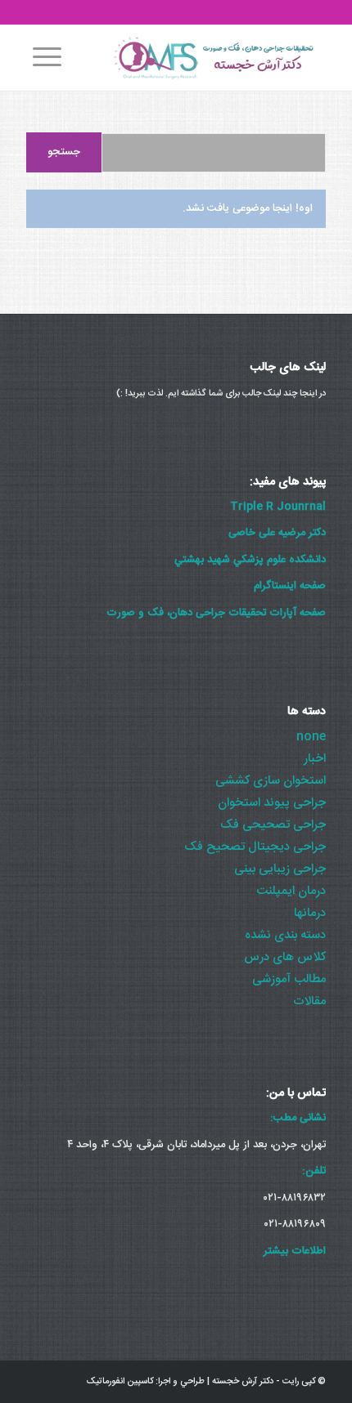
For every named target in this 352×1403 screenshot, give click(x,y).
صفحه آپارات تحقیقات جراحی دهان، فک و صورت (216, 613)
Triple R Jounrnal (278, 507)
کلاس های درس (285, 957)
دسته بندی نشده (285, 935)
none (311, 736)
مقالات (309, 1001)
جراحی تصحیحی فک (273, 825)
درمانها (310, 913)
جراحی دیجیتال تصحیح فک (255, 847)
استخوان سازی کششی (270, 781)
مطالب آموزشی (289, 979)
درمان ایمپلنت (291, 891)
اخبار (315, 758)
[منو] (43, 58)
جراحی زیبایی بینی (280, 869)
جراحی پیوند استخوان (272, 803)
